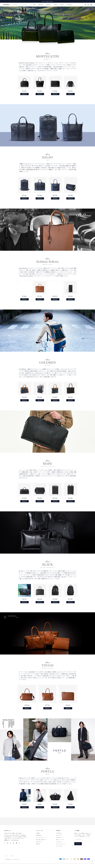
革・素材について (59, 837)
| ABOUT (62, 4)
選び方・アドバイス (60, 839)
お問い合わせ (38, 841)
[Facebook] (4, 843)
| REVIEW (69, 4)
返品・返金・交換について (41, 839)
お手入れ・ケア (59, 835)
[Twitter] (7, 843)
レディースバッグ (24, 4)
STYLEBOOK (59, 833)
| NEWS (55, 4)
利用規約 (38, 843)
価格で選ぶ (41, 4)
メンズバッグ (14, 4)
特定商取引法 (38, 835)
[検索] (88, 4)
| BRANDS (48, 4)
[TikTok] (19, 843)
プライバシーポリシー (40, 837)
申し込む (78, 843)
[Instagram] (10, 843)
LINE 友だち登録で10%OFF (47, 1)
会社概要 (38, 833)
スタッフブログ (59, 846)
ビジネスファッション (60, 843)
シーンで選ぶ (33, 4)
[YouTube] (16, 843)
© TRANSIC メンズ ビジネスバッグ (12, 859)
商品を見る (24, 94)
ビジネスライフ (59, 841)
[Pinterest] (13, 843)
